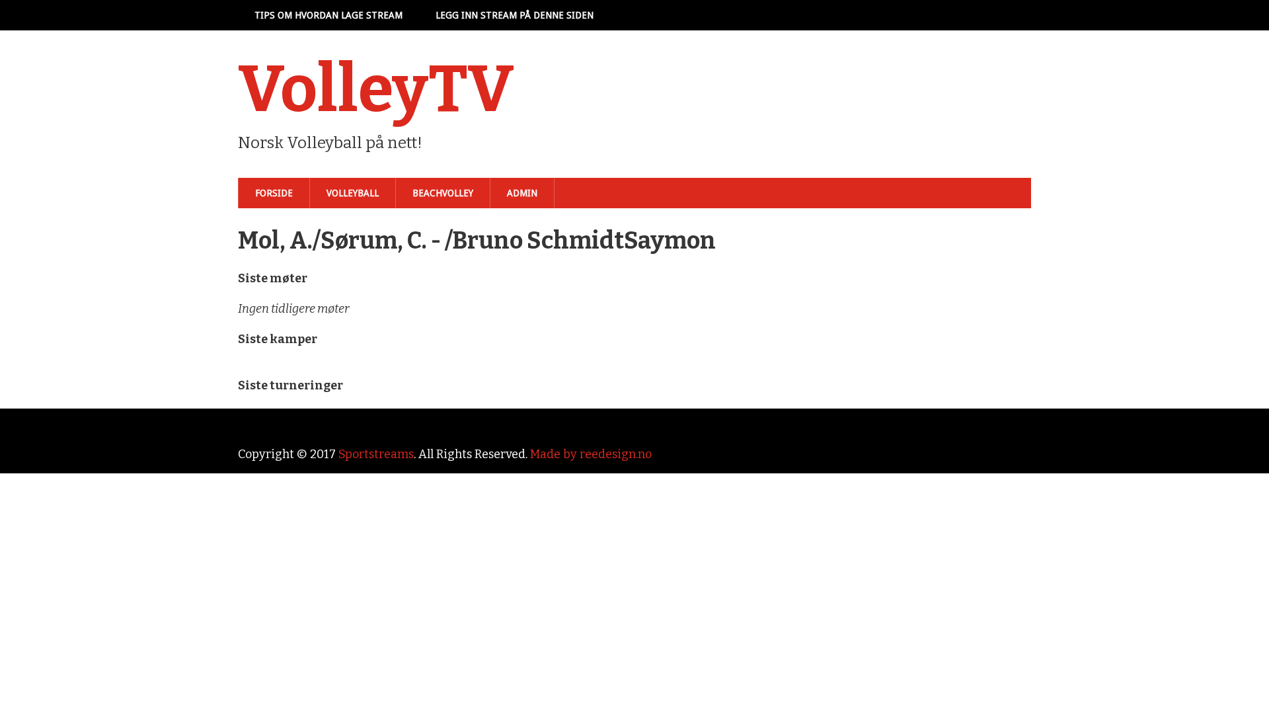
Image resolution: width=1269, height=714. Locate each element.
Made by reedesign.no (591, 454)
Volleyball (353, 193)
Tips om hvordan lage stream (328, 15)
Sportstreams (376, 454)
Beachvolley (442, 193)
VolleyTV (376, 89)
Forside (274, 193)
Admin (522, 193)
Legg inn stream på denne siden (515, 15)
